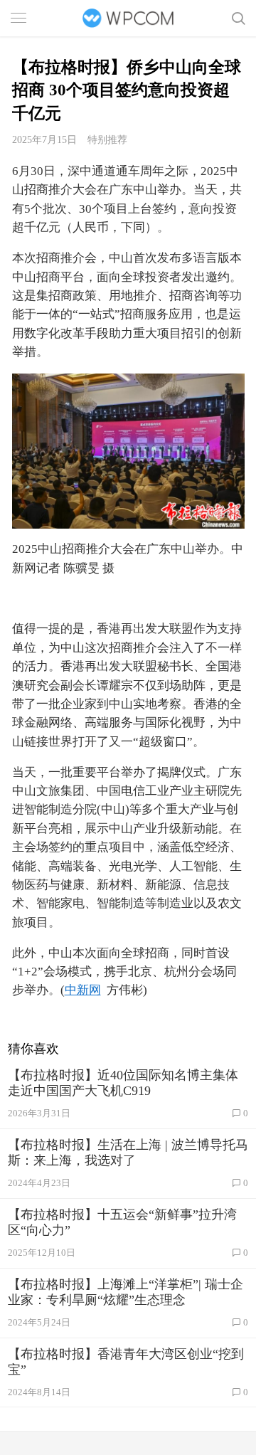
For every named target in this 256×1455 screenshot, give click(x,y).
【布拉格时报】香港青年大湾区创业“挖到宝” (126, 1362)
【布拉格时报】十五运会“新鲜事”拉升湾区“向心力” (122, 1222)
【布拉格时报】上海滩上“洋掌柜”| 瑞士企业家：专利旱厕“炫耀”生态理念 (125, 1292)
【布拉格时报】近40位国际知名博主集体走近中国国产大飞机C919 (123, 1083)
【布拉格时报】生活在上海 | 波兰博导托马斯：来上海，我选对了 (128, 1153)
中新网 (83, 990)
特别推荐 (107, 139)
